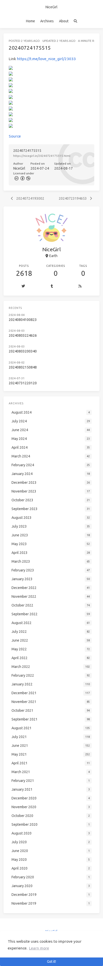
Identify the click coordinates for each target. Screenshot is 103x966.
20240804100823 (23, 320)
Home (30, 21)
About (63, 21)
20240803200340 (23, 351)
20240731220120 (23, 383)
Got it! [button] (51, 961)
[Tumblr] (52, 286)
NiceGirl (52, 7)
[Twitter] (23, 286)
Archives (47, 21)
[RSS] (80, 286)
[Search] (75, 21)
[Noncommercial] (28, 178)
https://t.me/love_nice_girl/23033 (46, 59)
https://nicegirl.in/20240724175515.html (41, 155)
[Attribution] (22, 178)
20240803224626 (23, 335)
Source (15, 136)
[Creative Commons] (16, 178)
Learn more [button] (39, 948)
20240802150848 (23, 367)
